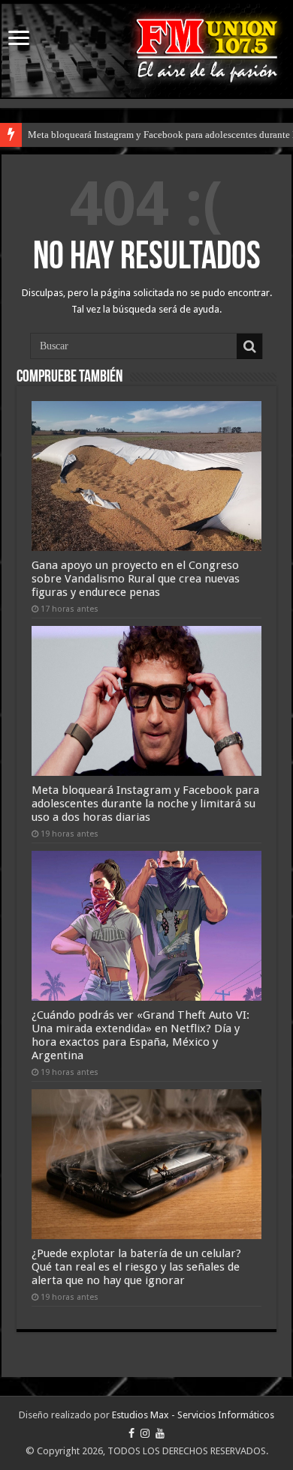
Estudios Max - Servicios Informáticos (193, 1415)
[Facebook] (131, 1433)
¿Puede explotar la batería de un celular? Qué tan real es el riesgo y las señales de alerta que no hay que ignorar (136, 1267)
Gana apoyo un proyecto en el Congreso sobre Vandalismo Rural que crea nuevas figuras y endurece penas (136, 578)
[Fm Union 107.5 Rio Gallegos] (146, 50)
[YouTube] (160, 1433)
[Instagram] (145, 1433)
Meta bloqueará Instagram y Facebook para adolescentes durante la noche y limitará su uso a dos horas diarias (145, 803)
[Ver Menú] (19, 39)
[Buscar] (249, 346)
